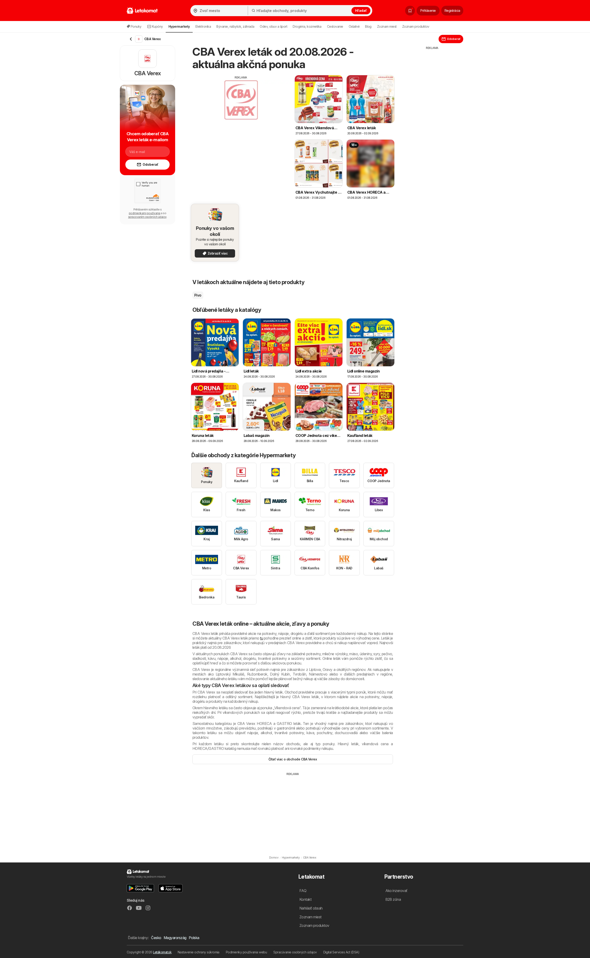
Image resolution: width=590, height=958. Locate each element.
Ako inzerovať (396, 890)
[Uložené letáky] (410, 10)
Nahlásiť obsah (311, 908)
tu (261, 638)
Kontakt (305, 899)
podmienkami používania (144, 213)
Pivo (197, 295)
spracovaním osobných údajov (147, 217)
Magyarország (175, 937)
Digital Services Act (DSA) (341, 952)
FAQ (302, 890)
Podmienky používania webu (246, 952)
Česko (156, 937)
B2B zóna (393, 899)
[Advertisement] (241, 112)
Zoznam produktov (415, 26)
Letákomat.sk (162, 952)
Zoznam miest (387, 26)
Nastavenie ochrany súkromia (198, 952)
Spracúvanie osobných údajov (295, 952)
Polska (194, 937)
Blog (368, 26)
